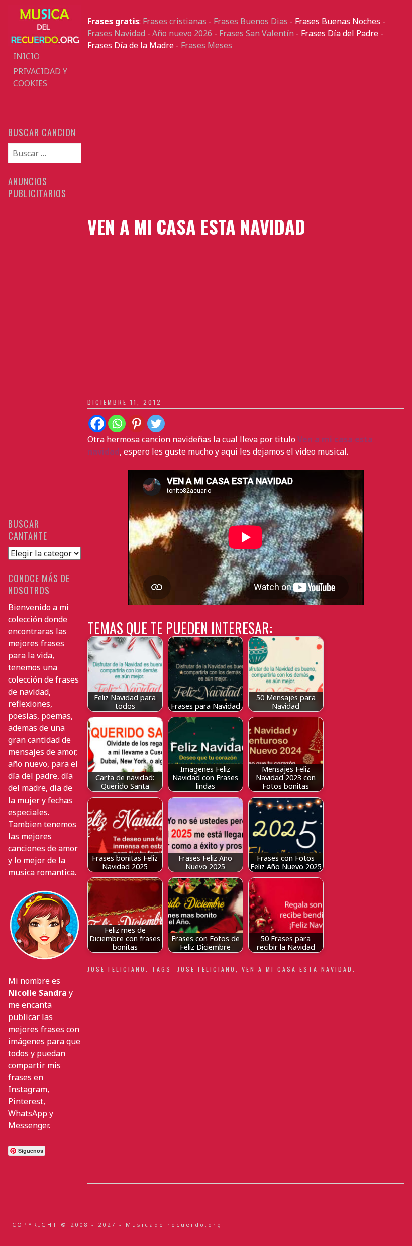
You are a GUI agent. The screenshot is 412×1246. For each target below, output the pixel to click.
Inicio (26, 56)
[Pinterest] (136, 423)
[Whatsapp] (117, 423)
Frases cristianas (175, 21)
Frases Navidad (116, 33)
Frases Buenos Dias (251, 21)
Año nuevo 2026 (182, 33)
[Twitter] (156, 423)
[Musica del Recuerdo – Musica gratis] (44, 42)
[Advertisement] (245, 133)
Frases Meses (206, 45)
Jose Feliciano (116, 969)
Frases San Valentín (256, 33)
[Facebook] (97, 423)
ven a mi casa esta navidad (297, 969)
